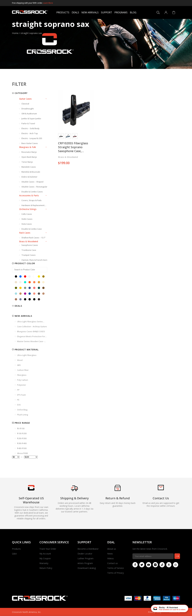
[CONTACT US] (161, 489)
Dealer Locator (85, 553)
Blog (133, 12)
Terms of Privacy (115, 572)
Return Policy (45, 568)
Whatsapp (175, 564)
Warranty (43, 563)
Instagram (155, 564)
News (110, 553)
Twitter (141, 564)
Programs (121, 12)
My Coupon (45, 558)
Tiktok (162, 564)
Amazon (168, 564)
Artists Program (85, 563)
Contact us (112, 563)
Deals (75, 12)
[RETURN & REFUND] (118, 490)
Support (106, 12)
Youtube (148, 564)
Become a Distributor (88, 548)
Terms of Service (115, 568)
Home (15, 33)
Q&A (14, 553)
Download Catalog (87, 568)
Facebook (135, 564)
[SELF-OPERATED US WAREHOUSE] (31, 489)
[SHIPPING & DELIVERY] (74, 491)
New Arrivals (90, 12)
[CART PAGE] (173, 12)
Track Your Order (47, 548)
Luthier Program (85, 558)
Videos (110, 558)
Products (62, 12)
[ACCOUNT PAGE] (165, 12)
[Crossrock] (30, 13)
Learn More (48, 3)
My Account (45, 553)
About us (111, 548)
